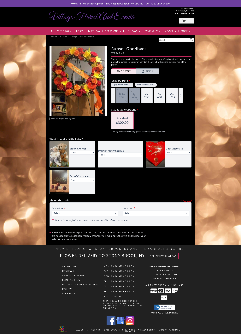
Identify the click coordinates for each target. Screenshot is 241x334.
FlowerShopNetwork (122, 330)
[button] (186, 21)
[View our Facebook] (111, 324)
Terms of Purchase (168, 330)
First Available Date (146, 84)
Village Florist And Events (91, 17)
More (184, 31)
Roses (80, 31)
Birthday (94, 31)
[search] (191, 39)
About (169, 31)
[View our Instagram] (130, 324)
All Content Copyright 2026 (92, 330)
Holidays (132, 31)
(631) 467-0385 (187, 13)
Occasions (111, 31)
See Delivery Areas (163, 256)
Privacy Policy (146, 330)
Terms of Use (129, 331)
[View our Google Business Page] (120, 324)
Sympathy (151, 31)
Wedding (63, 31)
